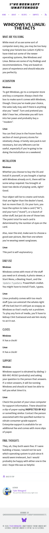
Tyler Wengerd (19, 490)
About (14, 15)
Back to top (10, 477)
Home (4, 15)
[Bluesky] (24, 521)
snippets (36, 15)
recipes (24, 15)
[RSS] (45, 15)
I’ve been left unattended (25, 5)
